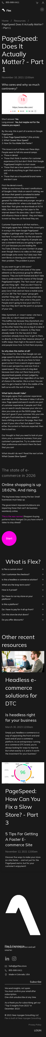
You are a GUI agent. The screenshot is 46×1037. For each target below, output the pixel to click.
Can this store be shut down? (15, 614)
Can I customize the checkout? (16, 574)
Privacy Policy (35, 1024)
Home (5, 20)
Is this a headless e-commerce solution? (20, 579)
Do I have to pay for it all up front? (18, 609)
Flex (6, 1018)
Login (37, 1030)
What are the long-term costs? (16, 584)
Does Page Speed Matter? (16, 137)
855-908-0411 (12, 2)
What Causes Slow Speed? (16, 140)
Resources (20, 20)
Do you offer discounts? (13, 619)
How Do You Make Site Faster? (18, 143)
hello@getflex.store (17, 966)
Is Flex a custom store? (12, 569)
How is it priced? (9, 590)
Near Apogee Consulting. (29, 1018)
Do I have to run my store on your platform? (17, 597)
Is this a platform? (10, 604)
